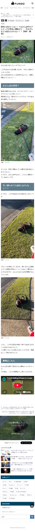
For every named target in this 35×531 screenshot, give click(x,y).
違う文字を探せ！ (22, 491)
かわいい (12, 485)
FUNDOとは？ (6, 507)
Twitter (22, 495)
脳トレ (6, 495)
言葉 (5, 498)
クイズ (23, 488)
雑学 (2, 7)
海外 (5, 485)
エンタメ (6, 7)
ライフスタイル (26, 7)
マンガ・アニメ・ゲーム (15, 7)
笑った (6, 491)
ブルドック (20, 20)
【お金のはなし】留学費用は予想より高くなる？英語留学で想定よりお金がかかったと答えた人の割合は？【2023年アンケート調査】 (17, 408)
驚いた (30, 495)
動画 (28, 20)
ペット (20, 485)
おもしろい (14, 495)
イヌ (5, 481)
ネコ (5, 488)
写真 (27, 485)
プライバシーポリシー (8, 511)
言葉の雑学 (18, 481)
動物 (33, 7)
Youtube (12, 20)
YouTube (7, 162)
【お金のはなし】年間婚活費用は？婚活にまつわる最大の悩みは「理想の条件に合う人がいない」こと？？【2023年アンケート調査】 (17, 412)
